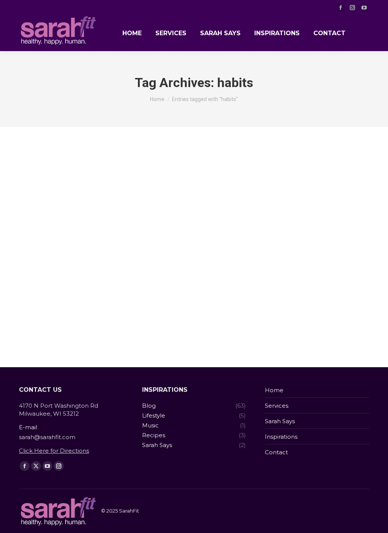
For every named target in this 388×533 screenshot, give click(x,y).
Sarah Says (280, 421)
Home (274, 390)
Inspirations (281, 436)
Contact (276, 452)
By (60, 316)
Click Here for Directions (54, 450)
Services (276, 405)
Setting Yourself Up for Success (91, 305)
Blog (34, 316)
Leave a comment (146, 316)
